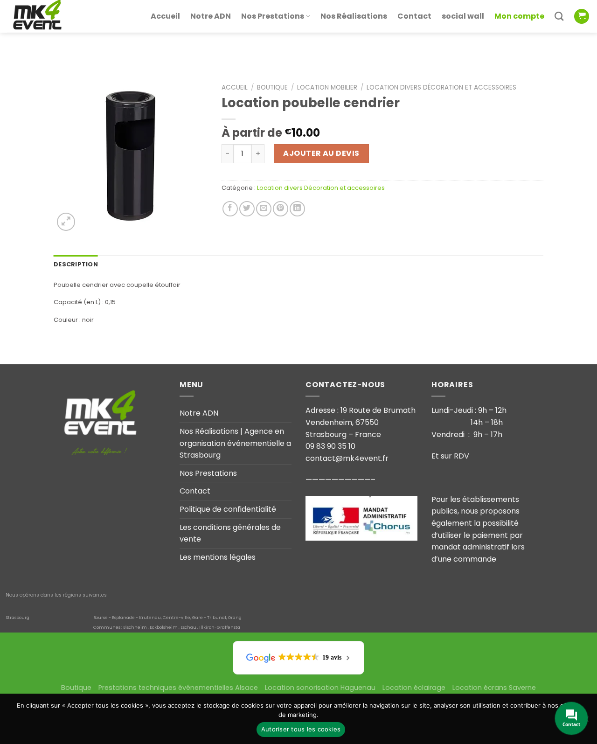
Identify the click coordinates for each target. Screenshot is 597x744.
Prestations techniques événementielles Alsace (178, 687)
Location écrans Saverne (494, 687)
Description (76, 264)
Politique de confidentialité (228, 509)
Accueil (165, 16)
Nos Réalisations (353, 16)
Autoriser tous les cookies (301, 729)
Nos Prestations (272, 16)
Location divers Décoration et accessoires (441, 87)
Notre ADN (210, 16)
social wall (463, 16)
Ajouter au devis (321, 153)
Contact (414, 16)
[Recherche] (559, 16)
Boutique (272, 87)
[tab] (76, 264)
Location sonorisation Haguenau (320, 687)
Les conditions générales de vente (230, 533)
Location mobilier (327, 87)
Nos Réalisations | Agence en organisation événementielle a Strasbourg (235, 443)
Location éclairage (413, 687)
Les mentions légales (218, 557)
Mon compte (519, 16)
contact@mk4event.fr (347, 458)
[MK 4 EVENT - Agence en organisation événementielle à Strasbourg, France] (53, 16)
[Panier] (581, 16)
